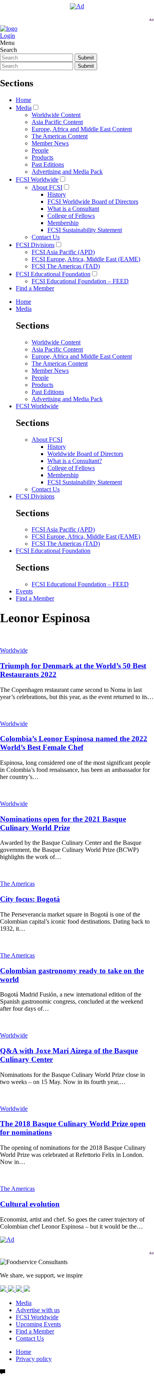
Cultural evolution (30, 1204)
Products (42, 157)
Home (23, 100)
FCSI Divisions (35, 245)
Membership (63, 222)
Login (7, 35)
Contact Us (46, 237)
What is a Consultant (73, 208)
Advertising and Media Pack (67, 171)
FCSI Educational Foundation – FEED (80, 281)
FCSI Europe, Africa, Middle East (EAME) (86, 259)
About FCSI (47, 187)
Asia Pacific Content (57, 122)
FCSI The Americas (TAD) (66, 266)
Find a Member (35, 288)
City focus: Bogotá (30, 899)
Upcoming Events (38, 1324)
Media (24, 107)
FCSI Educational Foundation (53, 274)
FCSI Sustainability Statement (84, 230)
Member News (50, 143)
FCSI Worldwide (37, 179)
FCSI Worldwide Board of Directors (92, 201)
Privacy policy (34, 1359)
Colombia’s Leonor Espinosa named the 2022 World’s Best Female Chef (73, 742)
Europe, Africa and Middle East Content (82, 129)
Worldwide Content (56, 115)
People (40, 150)
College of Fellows (71, 215)
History (56, 194)
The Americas (17, 883)
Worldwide (14, 650)
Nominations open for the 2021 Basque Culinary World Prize (63, 823)
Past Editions (48, 164)
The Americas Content (60, 136)
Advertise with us (38, 1310)
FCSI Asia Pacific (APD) (63, 252)
